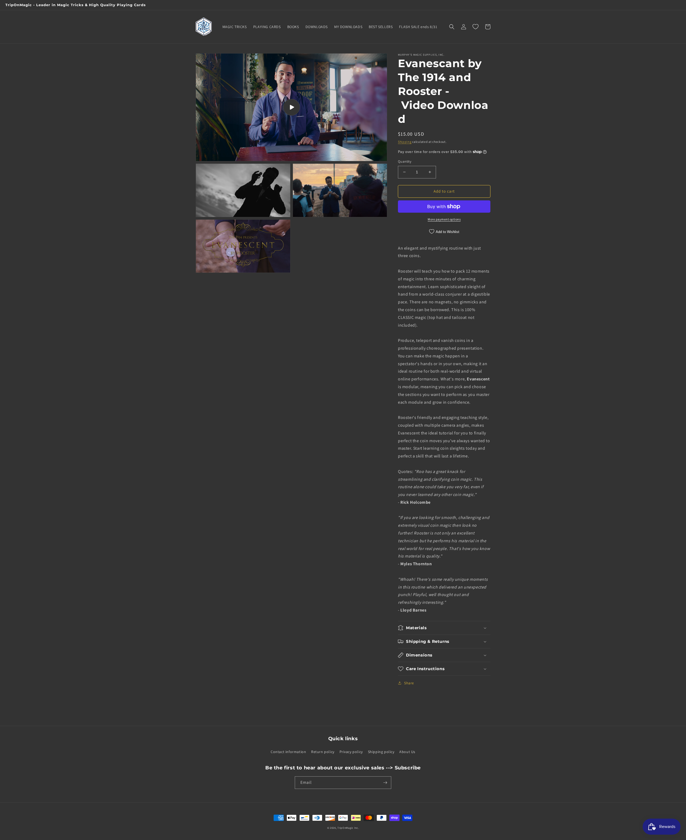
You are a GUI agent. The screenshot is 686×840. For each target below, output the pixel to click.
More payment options (444, 219)
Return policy (322, 751)
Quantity (404, 161)
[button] (452, 27)
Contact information (288, 751)
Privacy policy (351, 751)
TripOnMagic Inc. (348, 828)
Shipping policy (381, 751)
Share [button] (409, 683)
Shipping (405, 142)
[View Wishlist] (475, 27)
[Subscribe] (385, 782)
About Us (407, 751)
